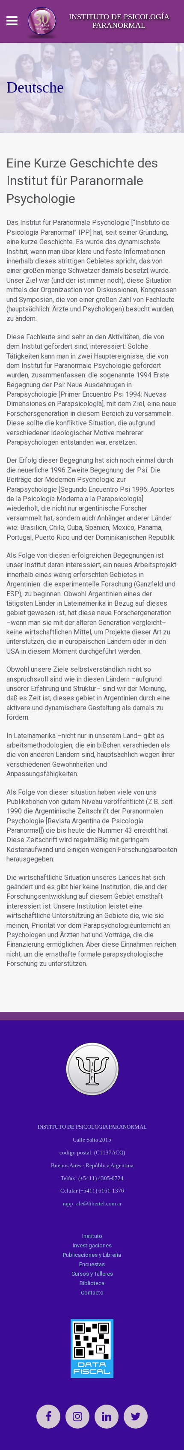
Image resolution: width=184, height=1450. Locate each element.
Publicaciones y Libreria (92, 1255)
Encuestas (92, 1264)
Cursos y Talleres (92, 1274)
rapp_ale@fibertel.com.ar (92, 1203)
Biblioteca (92, 1283)
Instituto (92, 1236)
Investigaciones (92, 1245)
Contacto (92, 1292)
